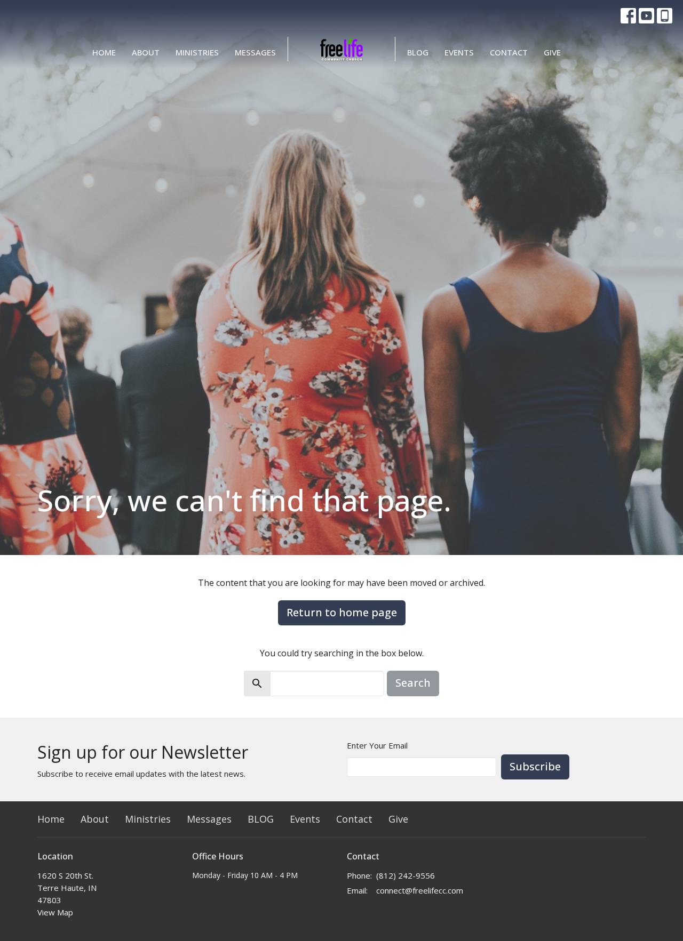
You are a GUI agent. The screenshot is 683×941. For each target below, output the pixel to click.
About (146, 52)
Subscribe (535, 766)
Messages (255, 52)
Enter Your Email (377, 745)
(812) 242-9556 (405, 875)
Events (459, 52)
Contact (509, 52)
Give (552, 52)
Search (413, 682)
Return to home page (342, 612)
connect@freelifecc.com (419, 890)
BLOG (417, 52)
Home (104, 52)
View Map (55, 912)
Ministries (197, 52)
